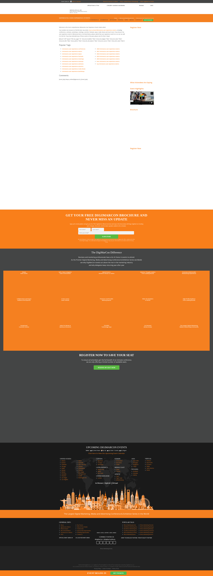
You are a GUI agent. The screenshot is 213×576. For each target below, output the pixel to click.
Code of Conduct (106, 568)
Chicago (63, 466)
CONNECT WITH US (106, 537)
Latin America (150, 468)
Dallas (63, 468)
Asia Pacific (150, 462)
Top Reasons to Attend (66, 532)
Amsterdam (119, 461)
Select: (88, 450)
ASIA (133, 459)
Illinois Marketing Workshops (147, 534)
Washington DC (82, 477)
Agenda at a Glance (66, 527)
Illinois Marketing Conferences (131, 532)
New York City (82, 464)
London (100, 478)
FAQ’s (62, 534)
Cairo (117, 476)
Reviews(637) (146, 5)
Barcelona (119, 462)
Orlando (80, 466)
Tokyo (134, 466)
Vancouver (100, 464)
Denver (63, 470)
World (148, 470)
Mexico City (101, 469)
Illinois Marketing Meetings (147, 527)
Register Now (135, 27)
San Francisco (82, 474)
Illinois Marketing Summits (146, 532)
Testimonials (80, 528)
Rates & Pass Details (82, 527)
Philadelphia (81, 468)
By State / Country (114, 450)
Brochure (134, 110)
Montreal (100, 461)
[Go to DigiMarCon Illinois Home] (64, 13)
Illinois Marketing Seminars (147, 530)
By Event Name (96, 450)
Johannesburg (120, 480)
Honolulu (63, 474)
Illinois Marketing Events (130, 525)
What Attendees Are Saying (141, 82)
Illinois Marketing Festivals (146, 525)
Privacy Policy (97, 568)
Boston (63, 462)
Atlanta (63, 461)
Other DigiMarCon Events (147, 1)
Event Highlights (137, 88)
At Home (149, 464)
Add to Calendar (76, 1)
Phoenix (80, 470)
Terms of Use (115, 568)
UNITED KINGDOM (102, 476)
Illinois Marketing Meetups (147, 528)
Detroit (63, 472)
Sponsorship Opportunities (84, 530)
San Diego (81, 472)
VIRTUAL (148, 458)
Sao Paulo (100, 473)
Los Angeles (64, 479)
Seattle (80, 476)
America (149, 460)
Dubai (117, 469)
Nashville (80, 462)
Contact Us (80, 534)
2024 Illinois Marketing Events (131, 527)
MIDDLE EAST (120, 467)
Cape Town (119, 478)
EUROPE (117, 459)
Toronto (100, 462)
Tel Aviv (118, 471)
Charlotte (63, 464)
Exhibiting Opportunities (83, 532)
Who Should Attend (65, 530)
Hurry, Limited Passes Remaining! (129, 1)
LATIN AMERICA (102, 467)
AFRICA (117, 474)
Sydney (135, 475)
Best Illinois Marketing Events (131, 528)
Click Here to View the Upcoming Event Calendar (106, 453)
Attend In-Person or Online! (110, 1)
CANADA (99, 459)
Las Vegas (64, 477)
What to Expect (64, 528)
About (62, 525)
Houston (63, 476)
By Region (123, 450)
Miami (80, 461)
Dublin (118, 464)
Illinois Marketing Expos (130, 534)
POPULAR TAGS (128, 522)
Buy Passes (80, 525)
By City (104, 450)
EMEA (148, 466)
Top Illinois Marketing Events (131, 530)
